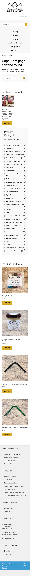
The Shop (15, 39)
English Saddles (11, 179)
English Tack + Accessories (14, 225)
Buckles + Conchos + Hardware (15, 248)
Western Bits (10, 167)
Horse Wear (9, 232)
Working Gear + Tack (12, 235)
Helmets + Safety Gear (12, 145)
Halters (8, 241)
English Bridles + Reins (13, 219)
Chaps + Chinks (10, 148)
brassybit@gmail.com (8, 538)
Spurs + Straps (10, 228)
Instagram (8, 554)
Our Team (15, 35)
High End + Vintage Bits (13, 161)
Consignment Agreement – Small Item (15, 496)
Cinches (8, 209)
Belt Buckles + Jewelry (13, 151)
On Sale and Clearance (12, 191)
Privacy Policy (8, 480)
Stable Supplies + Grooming (14, 182)
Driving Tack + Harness (13, 188)
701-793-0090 (12, 534)
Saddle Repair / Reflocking (12, 454)
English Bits (9, 198)
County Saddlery (9, 464)
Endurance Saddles (11, 185)
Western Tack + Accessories (14, 222)
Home (5, 55)
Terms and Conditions (10, 483)
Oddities (8, 244)
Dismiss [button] (4, 568)
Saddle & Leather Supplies (14, 164)
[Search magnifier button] (26, 24)
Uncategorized (10, 251)
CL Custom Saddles (10, 461)
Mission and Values (10, 476)
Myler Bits (9, 195)
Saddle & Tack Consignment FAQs (14, 486)
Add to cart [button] (7, 123)
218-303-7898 (10, 532)
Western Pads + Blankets (13, 201)
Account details (8, 508)
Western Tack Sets (11, 238)
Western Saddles (11, 171)
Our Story (15, 32)
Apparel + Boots (11, 158)
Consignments (15, 47)
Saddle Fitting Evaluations (15, 43)
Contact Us (15, 50)
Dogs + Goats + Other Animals (15, 155)
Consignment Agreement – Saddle (14, 492)
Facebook (15, 564)
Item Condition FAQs (10, 489)
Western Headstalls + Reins (14, 216)
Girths (8, 213)
